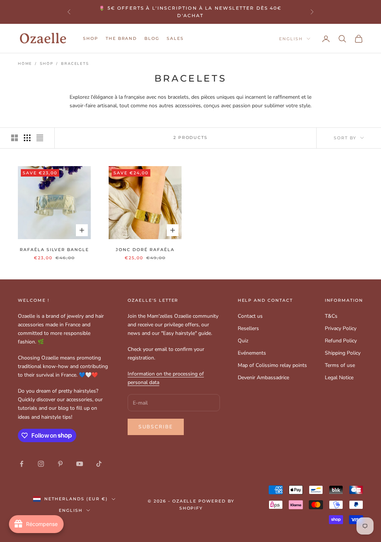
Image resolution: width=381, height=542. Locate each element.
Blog (151, 38)
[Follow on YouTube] (79, 463)
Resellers (248, 328)
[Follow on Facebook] (21, 463)
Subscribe (155, 427)
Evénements (252, 352)
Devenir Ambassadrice (263, 377)
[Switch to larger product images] (14, 138)
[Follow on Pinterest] (60, 463)
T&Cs (331, 316)
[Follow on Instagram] (41, 463)
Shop (46, 63)
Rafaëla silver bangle (54, 249)
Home (25, 63)
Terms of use (340, 365)
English (291, 38)
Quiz (243, 340)
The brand (121, 38)
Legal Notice (339, 377)
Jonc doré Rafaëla (145, 249)
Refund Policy (341, 340)
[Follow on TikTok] (99, 463)
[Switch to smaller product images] (27, 138)
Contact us (250, 316)
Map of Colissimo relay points (272, 365)
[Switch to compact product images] (39, 138)
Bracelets (75, 63)
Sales (175, 38)
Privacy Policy (340, 328)
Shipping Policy (343, 352)
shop (90, 38)
